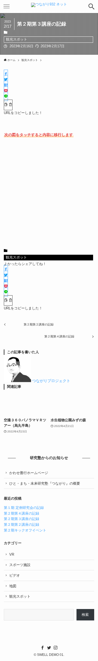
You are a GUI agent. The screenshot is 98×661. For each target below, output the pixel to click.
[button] (6, 74)
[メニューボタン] (6, 6)
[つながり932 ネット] (49, 6)
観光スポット (16, 39)
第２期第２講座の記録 (21, 524)
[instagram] (55, 647)
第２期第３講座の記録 (21, 519)
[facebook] (42, 647)
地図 (12, 586)
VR (11, 554)
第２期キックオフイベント (25, 530)
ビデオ (14, 575)
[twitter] (49, 647)
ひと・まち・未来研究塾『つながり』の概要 (44, 483)
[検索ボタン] (91, 6)
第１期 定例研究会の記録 (24, 508)
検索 (85, 615)
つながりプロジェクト (51, 381)
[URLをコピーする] (8, 105)
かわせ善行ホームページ (28, 473)
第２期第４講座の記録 (21, 513)
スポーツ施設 (19, 565)
